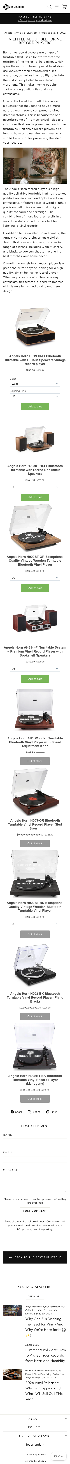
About (34, 1418)
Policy (34, 1427)
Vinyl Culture (45, 1310)
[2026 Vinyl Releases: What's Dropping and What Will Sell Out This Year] (12, 1374)
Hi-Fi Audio (31, 1370)
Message (10, 1170)
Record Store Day (35, 1374)
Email (8, 1152)
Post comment (35, 1210)
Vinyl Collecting (49, 1306)
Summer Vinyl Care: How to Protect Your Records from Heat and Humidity (45, 1355)
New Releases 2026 (50, 1370)
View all (35, 1296)
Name (7, 1134)
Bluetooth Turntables (38, 32)
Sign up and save (34, 1435)
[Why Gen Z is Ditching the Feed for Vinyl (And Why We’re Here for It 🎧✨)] (12, 1310)
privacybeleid (16, 1225)
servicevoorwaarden (44, 1225)
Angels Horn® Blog (14, 32)
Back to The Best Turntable (37, 1257)
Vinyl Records (33, 1377)
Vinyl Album (32, 1306)
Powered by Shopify (35, 1460)
